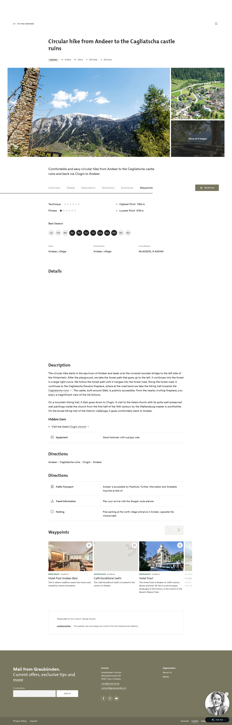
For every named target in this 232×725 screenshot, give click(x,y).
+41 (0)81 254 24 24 (110, 683)
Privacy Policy (20, 721)
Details (71, 188)
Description (88, 188)
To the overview (25, 24)
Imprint (33, 721)
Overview (54, 188)
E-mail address (19, 688)
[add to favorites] (216, 23)
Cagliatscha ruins (58, 390)
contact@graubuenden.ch (113, 688)
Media (166, 676)
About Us (167, 672)
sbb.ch (119, 490)
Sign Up (67, 694)
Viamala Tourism (88, 619)
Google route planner (142, 501)
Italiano (204, 721)
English (195, 721)
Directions (108, 188)
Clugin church (77, 426)
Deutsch (185, 721)
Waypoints (146, 188)
